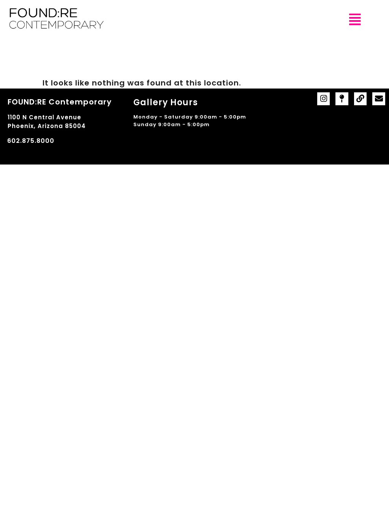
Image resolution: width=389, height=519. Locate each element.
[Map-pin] (341, 98)
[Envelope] (378, 98)
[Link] (360, 98)
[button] (355, 19)
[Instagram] (323, 98)
